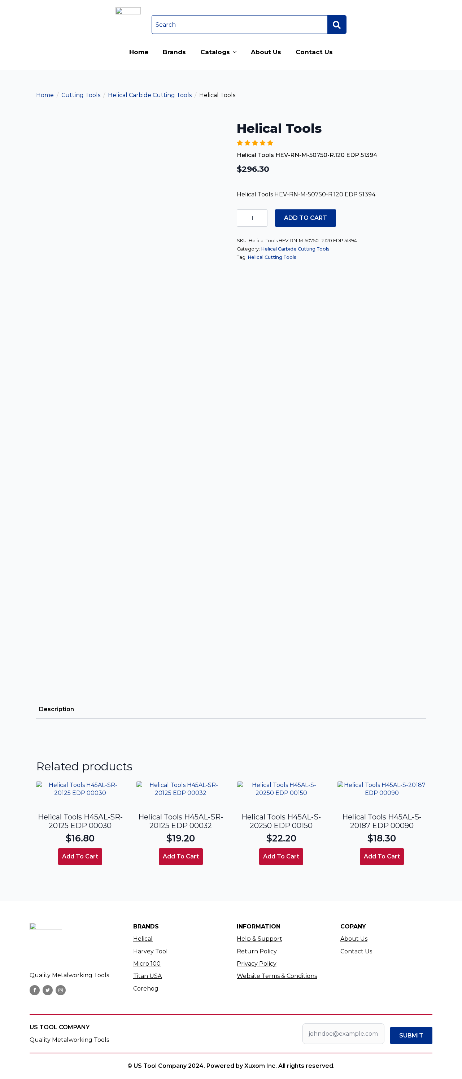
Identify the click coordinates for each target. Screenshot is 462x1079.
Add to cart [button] (80, 856)
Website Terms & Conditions (277, 976)
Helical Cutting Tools (272, 257)
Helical (143, 938)
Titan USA (147, 976)
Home (138, 52)
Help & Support (259, 938)
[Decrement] (243, 218)
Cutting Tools (80, 95)
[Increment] (262, 218)
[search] (336, 25)
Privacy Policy (256, 963)
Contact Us (314, 52)
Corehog (145, 988)
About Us (266, 52)
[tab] (56, 709)
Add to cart (305, 217)
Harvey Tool (150, 951)
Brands (174, 52)
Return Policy (257, 951)
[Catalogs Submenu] (237, 52)
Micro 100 (147, 963)
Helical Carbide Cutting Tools (150, 95)
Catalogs (215, 52)
